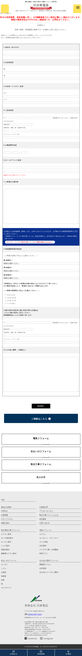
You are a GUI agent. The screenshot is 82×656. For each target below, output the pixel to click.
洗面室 (3, 576)
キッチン (4, 564)
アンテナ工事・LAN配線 (48, 550)
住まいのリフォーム (8, 560)
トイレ (3, 568)
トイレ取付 (5, 546)
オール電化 (43, 542)
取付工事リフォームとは (48, 515)
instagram (48, 638)
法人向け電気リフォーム (48, 560)
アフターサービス (46, 511)
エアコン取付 (6, 534)
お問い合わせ (44, 523)
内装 (2, 580)
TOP (3, 500)
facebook (32, 638)
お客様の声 (43, 507)
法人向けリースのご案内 (48, 572)
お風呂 (3, 572)
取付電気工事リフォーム (10, 530)
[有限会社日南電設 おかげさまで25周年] (41, 7)
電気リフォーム (45, 530)
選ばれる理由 (6, 507)
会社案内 (42, 519)
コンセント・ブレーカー (48, 538)
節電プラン (43, 553)
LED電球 (42, 546)
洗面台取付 (5, 550)
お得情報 (4, 515)
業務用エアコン (45, 564)
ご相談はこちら (39, 419)
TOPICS (4, 511)
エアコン (42, 534)
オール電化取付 (7, 538)
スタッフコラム (7, 519)
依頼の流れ (5, 523)
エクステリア (6, 588)
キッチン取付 (6, 542)
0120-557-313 (35, 614)
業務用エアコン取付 (8, 553)
